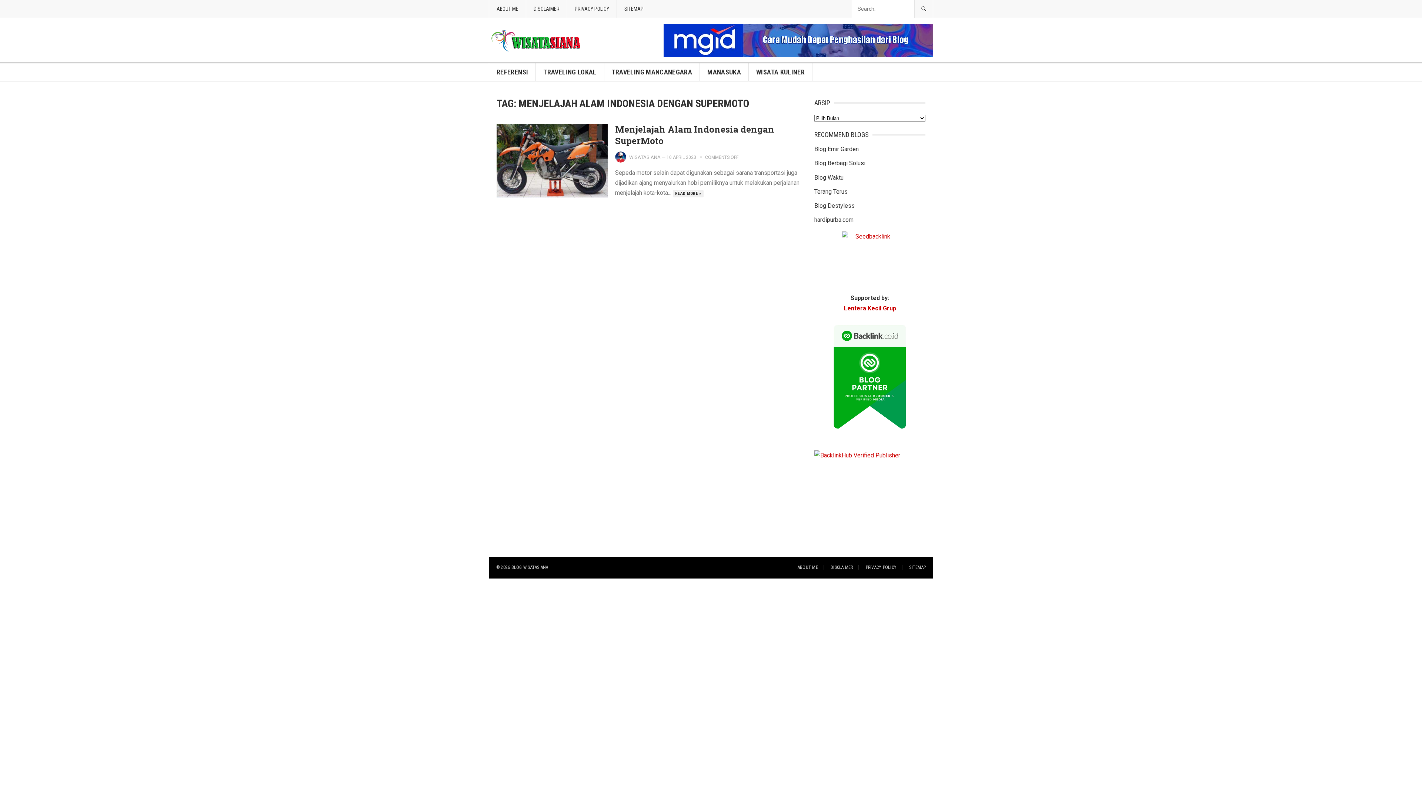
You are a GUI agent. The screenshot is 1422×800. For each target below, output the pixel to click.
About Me (507, 9)
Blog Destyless (834, 205)
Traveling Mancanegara (652, 72)
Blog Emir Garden (836, 149)
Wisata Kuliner (780, 72)
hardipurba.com (834, 219)
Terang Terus (831, 191)
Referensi (512, 72)
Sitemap (634, 9)
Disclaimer (547, 9)
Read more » (688, 193)
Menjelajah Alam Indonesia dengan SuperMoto (694, 135)
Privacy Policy (592, 9)
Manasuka (724, 72)
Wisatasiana (645, 157)
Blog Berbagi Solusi (839, 163)
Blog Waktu (829, 177)
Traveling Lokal (569, 72)
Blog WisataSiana (529, 567)
